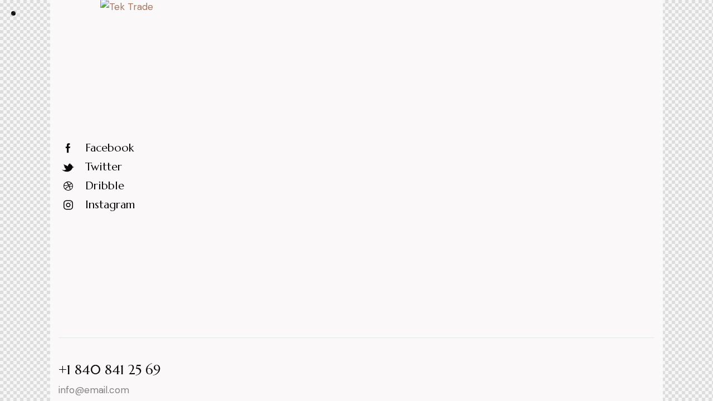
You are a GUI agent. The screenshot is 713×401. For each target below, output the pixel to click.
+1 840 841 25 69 (109, 369)
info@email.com (93, 390)
